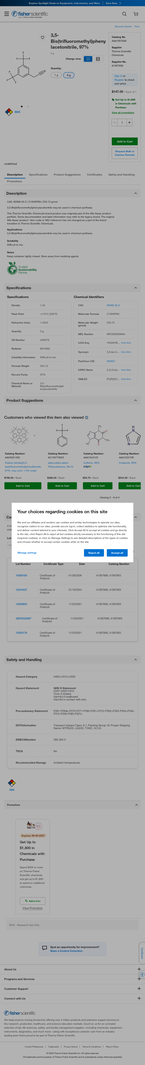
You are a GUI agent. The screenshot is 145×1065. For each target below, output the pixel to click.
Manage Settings (27, 552)
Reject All (94, 552)
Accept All (117, 552)
